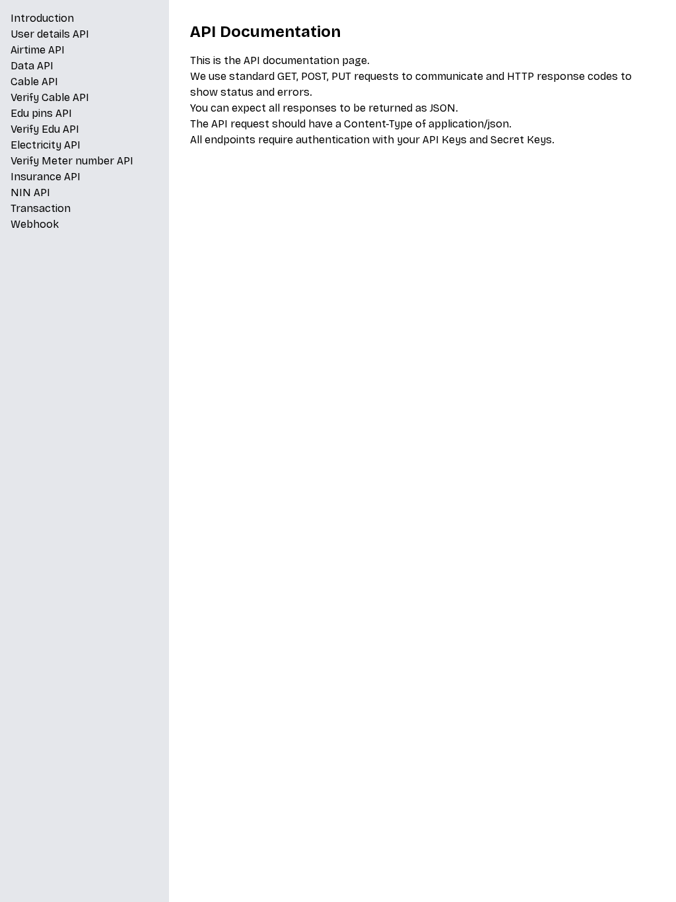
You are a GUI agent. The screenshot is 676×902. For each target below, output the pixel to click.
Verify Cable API (50, 97)
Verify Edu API (45, 129)
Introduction (42, 18)
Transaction (41, 208)
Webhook (35, 224)
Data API (32, 65)
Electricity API (46, 145)
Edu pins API (41, 113)
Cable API (34, 81)
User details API (50, 34)
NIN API (30, 192)
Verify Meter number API (72, 161)
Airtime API (38, 50)
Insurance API (46, 176)
